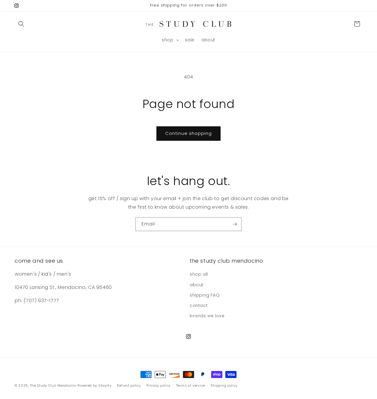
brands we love (207, 316)
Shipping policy (224, 385)
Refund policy (129, 385)
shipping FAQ (204, 295)
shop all (199, 274)
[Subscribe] (234, 224)
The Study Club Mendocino (53, 385)
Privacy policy (158, 385)
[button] (21, 23)
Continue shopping (188, 133)
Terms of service (190, 385)
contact (199, 305)
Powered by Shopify (94, 385)
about (197, 285)
